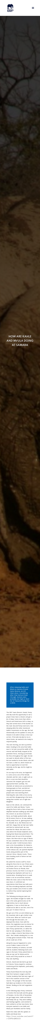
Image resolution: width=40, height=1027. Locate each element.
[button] (33, 8)
